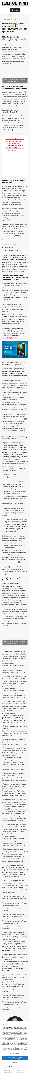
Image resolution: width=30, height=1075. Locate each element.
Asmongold (12, 150)
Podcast (16, 19)
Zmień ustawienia (15, 1067)
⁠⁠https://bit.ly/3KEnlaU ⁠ (9, 338)
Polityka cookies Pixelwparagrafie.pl (8, 1071)
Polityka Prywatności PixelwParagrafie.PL (21, 1071)
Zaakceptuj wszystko (15, 1058)
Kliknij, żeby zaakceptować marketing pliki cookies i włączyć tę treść (15, 80)
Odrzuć (15, 1062)
